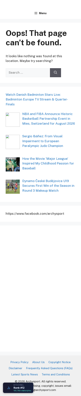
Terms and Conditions (56, 374)
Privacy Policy (19, 362)
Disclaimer (15, 368)
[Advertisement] (34, 287)
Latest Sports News (24, 374)
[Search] (55, 72)
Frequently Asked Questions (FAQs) (49, 368)
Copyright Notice (59, 362)
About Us (38, 362)
